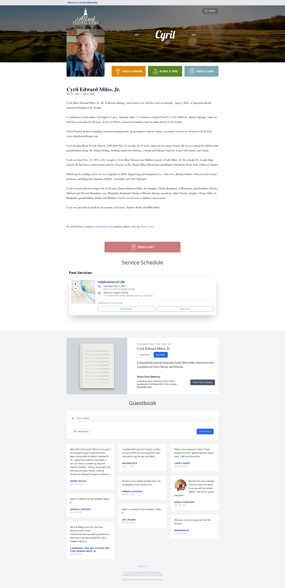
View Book (144, 354)
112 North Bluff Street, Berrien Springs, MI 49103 (128, 295)
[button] (83, 289)
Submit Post (205, 431)
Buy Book (160, 354)
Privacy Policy (134, 575)
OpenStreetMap (145, 579)
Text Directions (126, 309)
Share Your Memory (202, 382)
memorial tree (102, 226)
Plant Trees (185, 309)
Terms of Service (150, 575)
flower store (147, 226)
